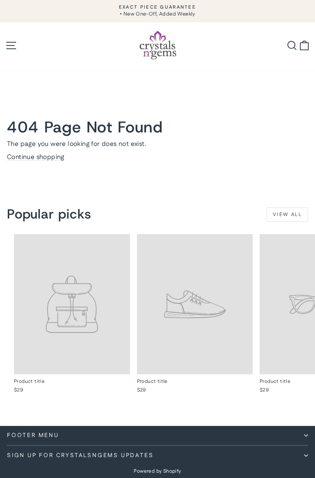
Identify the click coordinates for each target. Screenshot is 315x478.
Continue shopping (35, 157)
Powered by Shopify (157, 471)
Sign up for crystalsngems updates (80, 455)
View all (287, 214)
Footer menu (33, 435)
